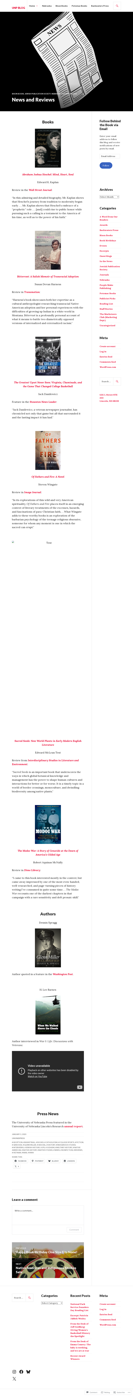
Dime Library (32, 870)
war (25, 1153)
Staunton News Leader (43, 401)
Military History (64, 1147)
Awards (104, 225)
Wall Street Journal (40, 190)
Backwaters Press (100, 6)
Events (103, 245)
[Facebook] (21, 1371)
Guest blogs (106, 256)
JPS (43, 1147)
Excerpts (104, 251)
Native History (30, 1150)
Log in (103, 351)
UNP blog (18, 7)
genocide (17, 1145)
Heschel (42, 1145)
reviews (78, 1150)
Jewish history (33, 1147)
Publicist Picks (107, 298)
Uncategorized (107, 325)
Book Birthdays (108, 240)
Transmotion (32, 292)
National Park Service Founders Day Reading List (79, 1307)
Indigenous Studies (66, 1145)
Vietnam (17, 1153)
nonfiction (67, 1150)
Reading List (106, 303)
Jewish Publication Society (38, 94)
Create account (107, 346)
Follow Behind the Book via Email (110, 125)
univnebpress (18, 1138)
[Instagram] (14, 1371)
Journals (104, 274)
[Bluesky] (28, 1371)
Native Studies (46, 1150)
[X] (14, 1378)
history (51, 1145)
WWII (31, 1153)
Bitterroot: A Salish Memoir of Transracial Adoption (48, 276)
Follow (106, 165)
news (57, 1150)
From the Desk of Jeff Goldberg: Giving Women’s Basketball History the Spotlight (80, 1329)
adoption (18, 1142)
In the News (106, 261)
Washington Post (63, 974)
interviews (18, 1147)
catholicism (52, 1142)
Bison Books (62, 6)
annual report (73, 1126)
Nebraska (47, 6)
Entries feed (106, 356)
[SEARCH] (117, 6)
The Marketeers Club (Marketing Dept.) (108, 317)
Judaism (51, 1147)
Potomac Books (79, 6)
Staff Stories (106, 309)
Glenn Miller (30, 1145)
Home (32, 6)
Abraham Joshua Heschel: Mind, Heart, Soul (48, 174)
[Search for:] (110, 381)
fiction (79, 1142)
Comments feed (108, 362)
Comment (74, 1229)
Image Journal (32, 492)
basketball (30, 1142)
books (40, 1142)
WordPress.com (108, 367)
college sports (66, 1142)
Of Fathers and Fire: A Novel (48, 476)
